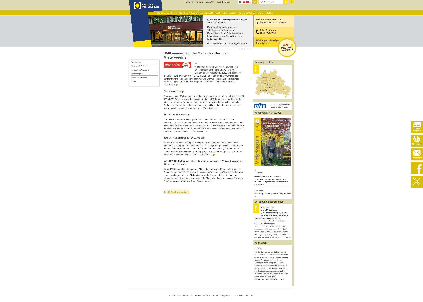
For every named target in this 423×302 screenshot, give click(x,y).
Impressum (227, 295)
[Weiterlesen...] (170, 85)
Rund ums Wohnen (139, 77)
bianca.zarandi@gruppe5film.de (268, 279)
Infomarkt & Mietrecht (140, 70)
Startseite (189, 2)
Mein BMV (210, 2)
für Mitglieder (267, 41)
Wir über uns (136, 62)
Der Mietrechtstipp (174, 91)
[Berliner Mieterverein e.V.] (146, 9)
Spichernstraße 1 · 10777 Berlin (271, 21)
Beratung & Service (139, 66)
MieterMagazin (137, 74)
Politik (133, 81)
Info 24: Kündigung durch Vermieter (184, 137)
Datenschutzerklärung (244, 295)
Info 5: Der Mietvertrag (177, 114)
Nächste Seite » (179, 192)
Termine (227, 2)
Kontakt (199, 2)
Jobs (219, 2)
